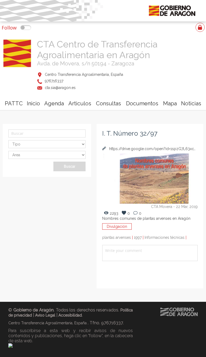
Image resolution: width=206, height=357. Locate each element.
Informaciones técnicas (165, 237)
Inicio (33, 103)
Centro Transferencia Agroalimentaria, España (84, 74)
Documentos (142, 103)
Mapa (170, 103)
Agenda (54, 103)
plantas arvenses (118, 237)
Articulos (79, 103)
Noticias (191, 103)
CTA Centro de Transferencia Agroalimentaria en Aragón (97, 49)
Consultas (108, 103)
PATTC (14, 103)
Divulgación (117, 226)
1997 (139, 237)
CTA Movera (161, 206)
